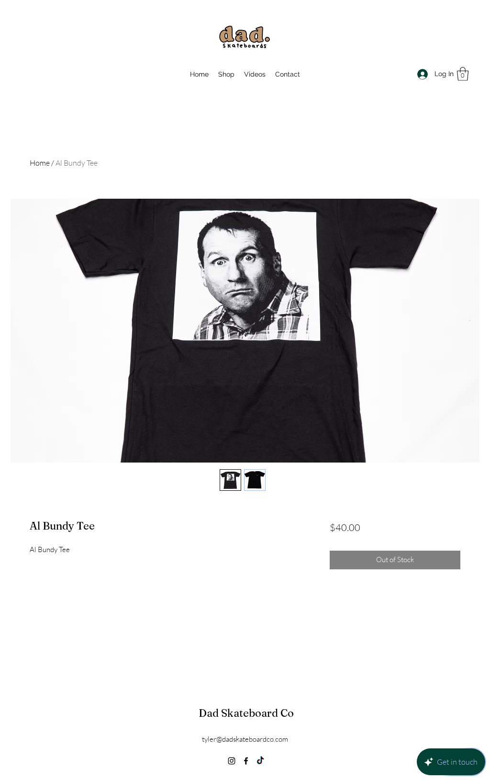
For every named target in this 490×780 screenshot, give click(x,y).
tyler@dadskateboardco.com (245, 739)
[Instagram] (231, 761)
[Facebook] (246, 761)
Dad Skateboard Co (246, 713)
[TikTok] (260, 761)
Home (40, 163)
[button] (462, 74)
